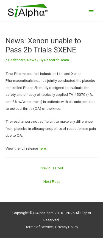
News (31, 60)
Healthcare (17, 60)
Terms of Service (39, 227)
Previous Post (51, 168)
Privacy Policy (66, 227)
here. (43, 148)
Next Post (51, 181)
